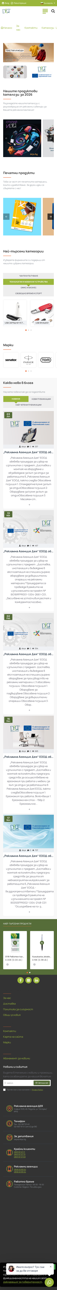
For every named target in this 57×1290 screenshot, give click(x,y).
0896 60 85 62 (20, 1169)
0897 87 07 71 (19, 1152)
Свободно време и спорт (28, 293)
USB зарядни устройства (15, 322)
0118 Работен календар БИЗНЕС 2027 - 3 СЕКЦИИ (15, 956)
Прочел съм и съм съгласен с (24, 1089)
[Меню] (45, 11)
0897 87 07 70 (19, 1154)
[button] (26, 330)
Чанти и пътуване (28, 275)
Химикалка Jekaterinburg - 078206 (42, 956)
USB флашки (41, 322)
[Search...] (53, 11)
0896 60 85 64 (20, 1172)
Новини (16, 399)
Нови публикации (41, 399)
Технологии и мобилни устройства (29, 281)
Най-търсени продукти (17, 923)
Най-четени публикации (28, 405)
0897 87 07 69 (19, 1157)
